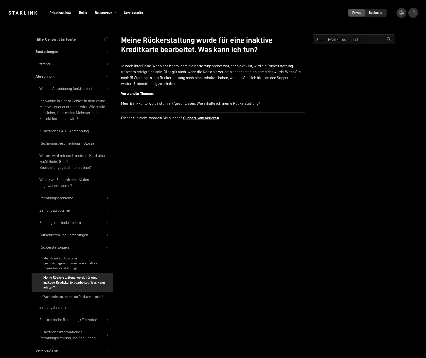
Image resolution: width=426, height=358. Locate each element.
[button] (72, 52)
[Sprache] (401, 13)
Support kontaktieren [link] (201, 118)
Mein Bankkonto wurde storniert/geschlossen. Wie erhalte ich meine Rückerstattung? (190, 103)
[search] (389, 39)
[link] (23, 12)
